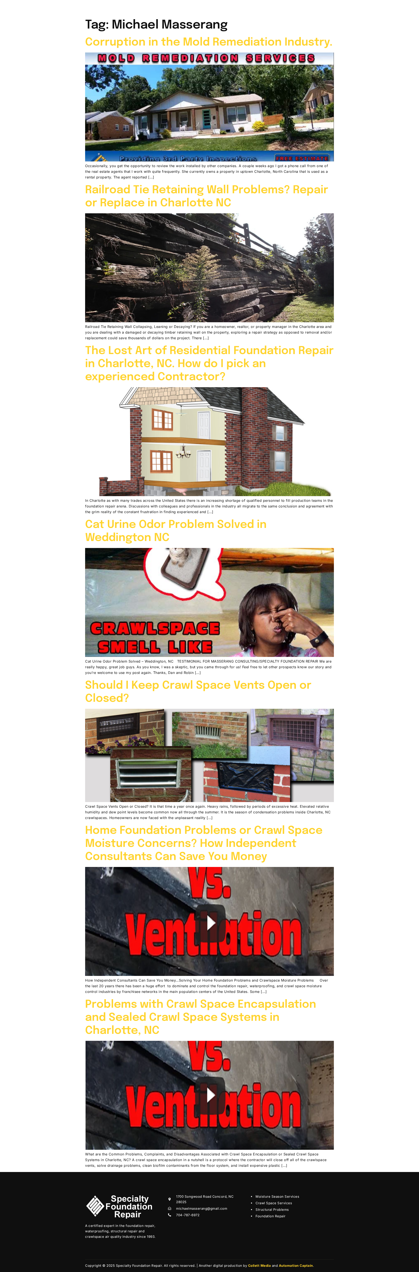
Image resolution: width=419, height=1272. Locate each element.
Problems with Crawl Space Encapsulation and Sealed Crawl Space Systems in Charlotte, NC (200, 1017)
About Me (160, 7)
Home (140, 7)
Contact (264, 7)
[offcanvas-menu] (327, 6)
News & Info (240, 7)
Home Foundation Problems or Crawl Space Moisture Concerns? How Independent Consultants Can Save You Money (204, 844)
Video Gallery (213, 7)
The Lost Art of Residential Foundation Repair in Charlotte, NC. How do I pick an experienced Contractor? (209, 364)
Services (182, 7)
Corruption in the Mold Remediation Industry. (209, 42)
